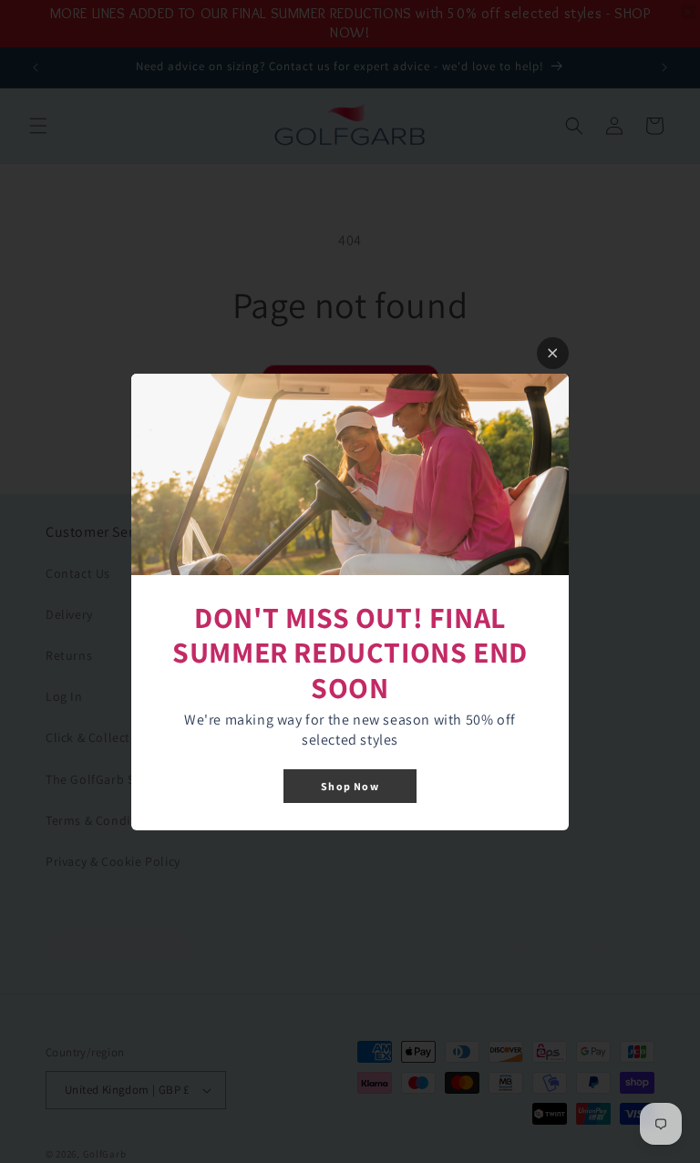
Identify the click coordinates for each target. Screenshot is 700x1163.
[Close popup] (553, 353)
